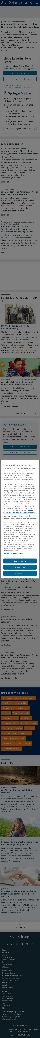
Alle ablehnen (20, 567)
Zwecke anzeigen (20, 561)
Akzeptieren (19, 573)
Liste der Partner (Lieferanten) (14, 553)
